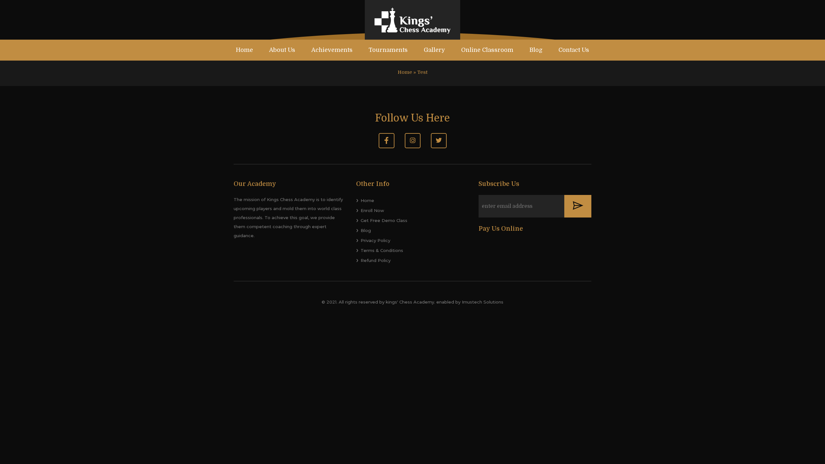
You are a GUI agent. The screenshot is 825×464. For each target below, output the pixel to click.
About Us (282, 50)
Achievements (332, 50)
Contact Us (573, 50)
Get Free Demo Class (384, 220)
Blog (535, 50)
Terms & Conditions (382, 250)
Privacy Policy (375, 240)
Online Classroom (487, 50)
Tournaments (388, 50)
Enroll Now (372, 210)
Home (244, 50)
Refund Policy (376, 260)
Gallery (434, 50)
